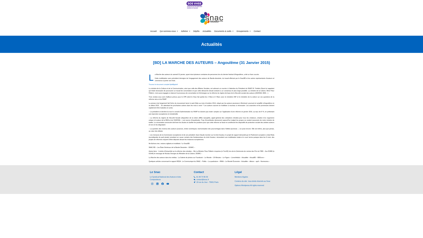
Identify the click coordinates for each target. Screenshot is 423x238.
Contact (257, 31)
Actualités (207, 31)
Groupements (243, 31)
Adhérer (184, 31)
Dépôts (196, 31)
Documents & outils (222, 31)
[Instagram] (152, 183)
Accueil (153, 31)
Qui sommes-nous (168, 31)
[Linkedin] (157, 183)
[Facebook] (162, 183)
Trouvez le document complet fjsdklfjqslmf (163, 84)
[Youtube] (167, 183)
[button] (168, 31)
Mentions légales (241, 177)
